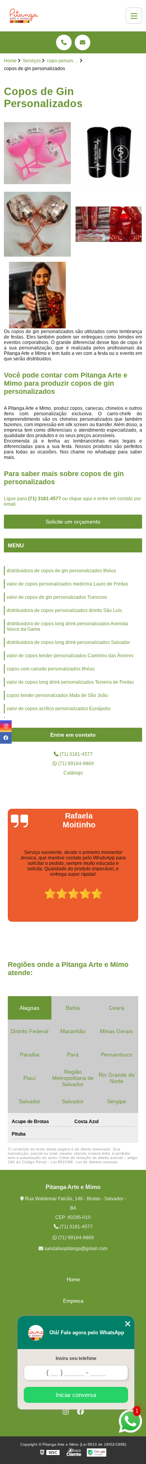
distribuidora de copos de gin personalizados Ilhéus (61, 570)
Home (73, 1279)
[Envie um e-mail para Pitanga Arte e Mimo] (82, 42)
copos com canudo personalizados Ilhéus (51, 669)
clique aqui (80, 498)
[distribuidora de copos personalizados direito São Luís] (108, 224)
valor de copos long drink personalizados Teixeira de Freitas (70, 682)
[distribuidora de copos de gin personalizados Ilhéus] (37, 153)
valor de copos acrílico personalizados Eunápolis (59, 708)
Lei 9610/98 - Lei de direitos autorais (84, 1162)
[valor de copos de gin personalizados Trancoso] (37, 224)
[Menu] (133, 15)
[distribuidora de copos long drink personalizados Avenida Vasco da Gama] (37, 295)
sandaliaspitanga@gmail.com (75, 1248)
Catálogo (73, 773)
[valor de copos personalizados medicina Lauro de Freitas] (108, 153)
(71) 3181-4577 (45, 498)
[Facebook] (80, 1411)
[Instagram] (66, 1411)
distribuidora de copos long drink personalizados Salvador (68, 642)
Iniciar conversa (76, 1395)
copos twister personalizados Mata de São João (57, 695)
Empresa (73, 1301)
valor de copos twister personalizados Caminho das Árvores (70, 655)
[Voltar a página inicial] (24, 15)
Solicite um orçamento (73, 522)
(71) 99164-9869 (75, 763)
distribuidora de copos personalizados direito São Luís (64, 610)
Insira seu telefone (76, 1358)
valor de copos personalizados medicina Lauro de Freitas (67, 584)
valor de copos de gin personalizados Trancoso (57, 597)
